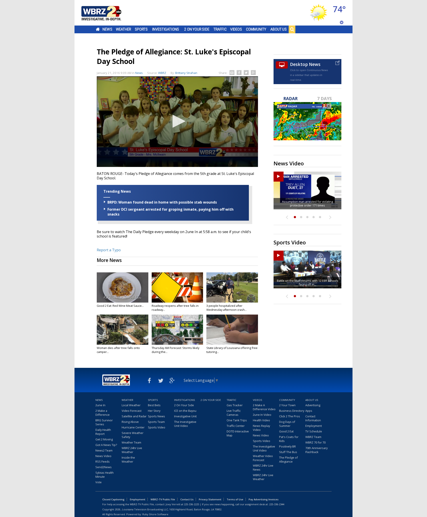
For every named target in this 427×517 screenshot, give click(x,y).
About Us (278, 29)
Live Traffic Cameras (234, 413)
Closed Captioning (113, 499)
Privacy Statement (210, 499)
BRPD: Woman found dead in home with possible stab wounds (162, 202)
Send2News (103, 467)
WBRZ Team (313, 437)
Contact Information (313, 418)
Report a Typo (109, 250)
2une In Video (262, 415)
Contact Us (186, 499)
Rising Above (130, 422)
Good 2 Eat (286, 431)
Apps (308, 411)
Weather (123, 29)
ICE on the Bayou (185, 411)
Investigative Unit (185, 416)
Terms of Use (235, 499)
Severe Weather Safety (132, 435)
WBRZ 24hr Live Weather (132, 450)
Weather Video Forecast (263, 458)
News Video (103, 456)
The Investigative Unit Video (185, 424)
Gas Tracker (235, 405)
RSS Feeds (102, 462)
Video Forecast (131, 411)
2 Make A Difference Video (264, 407)
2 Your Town (287, 405)
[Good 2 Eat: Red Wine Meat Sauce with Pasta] (122, 287)
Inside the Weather (128, 460)
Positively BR (287, 446)
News (107, 29)
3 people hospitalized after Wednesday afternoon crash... (226, 308)
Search (292, 29)
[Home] (106, 12)
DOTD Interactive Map (238, 433)
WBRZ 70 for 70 (315, 442)
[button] (177, 121)
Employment (313, 426)
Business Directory (291, 411)
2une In (100, 405)
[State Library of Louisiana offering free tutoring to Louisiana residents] (232, 330)
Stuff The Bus (288, 452)
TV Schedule (313, 431)
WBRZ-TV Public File (163, 499)
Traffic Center (236, 426)
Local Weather (131, 405)
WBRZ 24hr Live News (263, 467)
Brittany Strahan (186, 73)
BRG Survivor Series (104, 422)
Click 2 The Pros (289, 416)
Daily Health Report (103, 432)
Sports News (156, 416)
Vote (98, 482)
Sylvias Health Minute (104, 475)
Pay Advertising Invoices (263, 499)
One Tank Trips (237, 420)
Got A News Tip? (106, 445)
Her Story (154, 411)
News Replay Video (261, 428)
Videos (236, 29)
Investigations (165, 29)
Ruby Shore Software (155, 514)
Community (256, 29)
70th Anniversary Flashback (316, 450)
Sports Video (156, 427)
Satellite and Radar (134, 416)
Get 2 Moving (104, 439)
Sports (141, 29)
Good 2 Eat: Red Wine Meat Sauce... (120, 306)
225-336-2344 (276, 504)
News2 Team (104, 450)
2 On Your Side (196, 29)
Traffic (220, 29)
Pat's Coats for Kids (288, 439)
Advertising (312, 405)
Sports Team (156, 422)
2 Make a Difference (102, 413)
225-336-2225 (191, 504)
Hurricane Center (133, 427)
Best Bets (154, 405)
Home (98, 29)
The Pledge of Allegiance (288, 460)
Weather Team (131, 442)
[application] (177, 121)
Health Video (261, 420)
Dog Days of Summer (287, 424)
